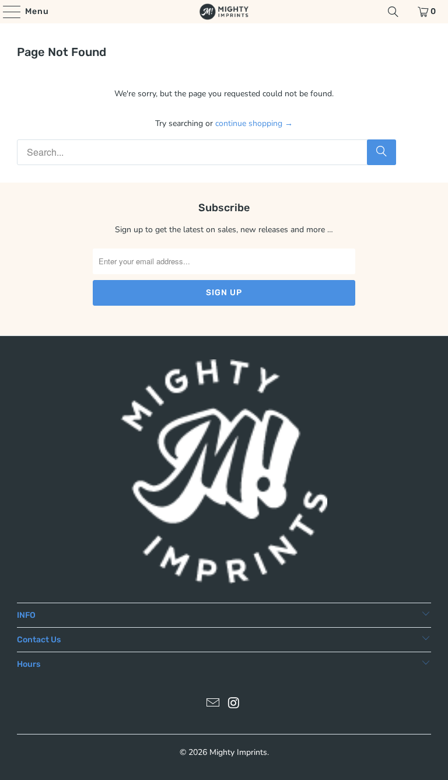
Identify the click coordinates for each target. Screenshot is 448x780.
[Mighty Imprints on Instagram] (234, 704)
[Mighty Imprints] (224, 11)
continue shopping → (254, 123)
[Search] (393, 11)
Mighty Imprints (238, 752)
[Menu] (6, 11)
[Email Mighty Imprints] (213, 704)
